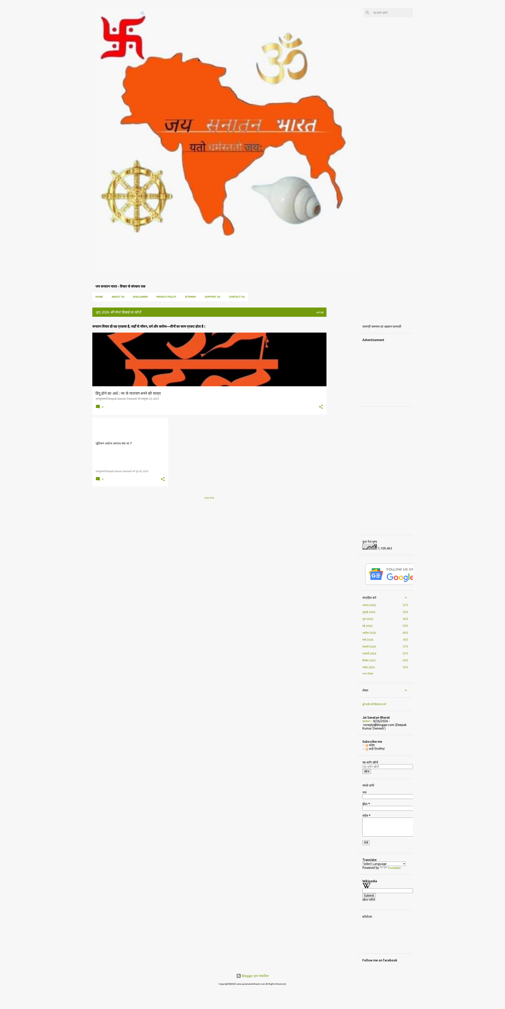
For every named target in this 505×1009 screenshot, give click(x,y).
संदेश (371, 745)
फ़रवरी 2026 (369, 646)
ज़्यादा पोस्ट (209, 498)
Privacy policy (166, 296)
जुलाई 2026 (368, 612)
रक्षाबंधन (366, 721)
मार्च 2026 (367, 639)
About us (118, 296)
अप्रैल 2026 (369, 633)
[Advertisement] (359, 379)
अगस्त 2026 (369, 605)
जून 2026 (367, 619)
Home (99, 296)
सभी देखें (319, 312)
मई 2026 (367, 626)
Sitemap (190, 296)
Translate (394, 868)
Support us (212, 296)
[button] (321, 407)
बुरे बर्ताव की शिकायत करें (374, 704)
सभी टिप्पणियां (376, 749)
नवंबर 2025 (368, 667)
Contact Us (237, 296)
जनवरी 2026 (369, 653)
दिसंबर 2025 (369, 660)
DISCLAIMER (140, 296)
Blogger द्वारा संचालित (255, 976)
